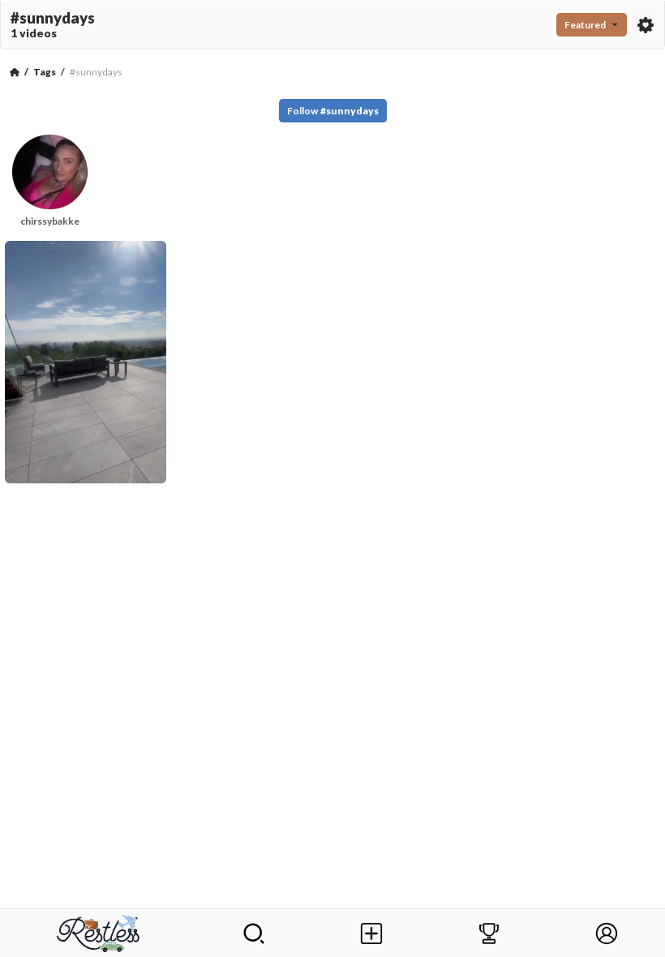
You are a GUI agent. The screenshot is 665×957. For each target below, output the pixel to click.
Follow (333, 111)
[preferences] (645, 25)
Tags (44, 72)
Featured (585, 25)
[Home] (14, 72)
